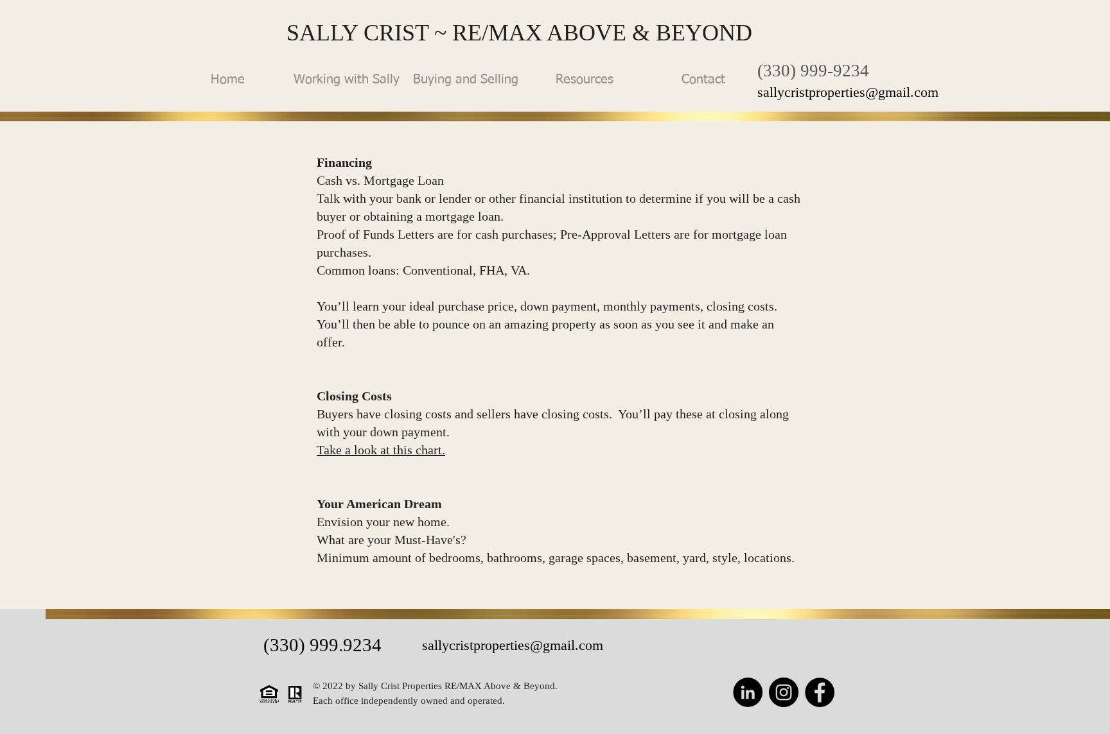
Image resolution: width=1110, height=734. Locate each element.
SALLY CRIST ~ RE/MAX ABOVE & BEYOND (519, 33)
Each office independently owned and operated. (410, 701)
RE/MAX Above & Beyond (500, 686)
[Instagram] (783, 692)
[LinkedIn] (747, 692)
